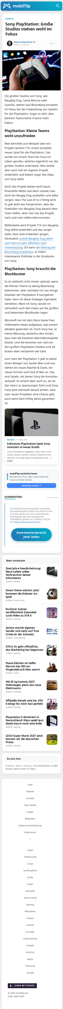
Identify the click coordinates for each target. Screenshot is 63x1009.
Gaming (30, 904)
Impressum (30, 832)
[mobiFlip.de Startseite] (18, 6)
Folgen (30, 811)
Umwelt (30, 945)
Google (30, 972)
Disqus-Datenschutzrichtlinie (27, 522)
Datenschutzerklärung (30, 825)
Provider (30, 931)
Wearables (30, 911)
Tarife (30, 877)
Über (30, 784)
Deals (30, 884)
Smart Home (30, 897)
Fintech (30, 918)
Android (30, 952)
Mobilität (30, 891)
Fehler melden (52, 497)
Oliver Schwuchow (23, 42)
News (30, 850)
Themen (30, 791)
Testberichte (30, 856)
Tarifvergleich (30, 870)
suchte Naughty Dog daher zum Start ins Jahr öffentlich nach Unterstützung (29, 243)
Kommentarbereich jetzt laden (31, 535)
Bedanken (30, 818)
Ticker (30, 863)
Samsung (30, 965)
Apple (30, 959)
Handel (30, 924)
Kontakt (30, 798)
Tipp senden (30, 805)
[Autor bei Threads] (34, 42)
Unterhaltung (30, 938)
